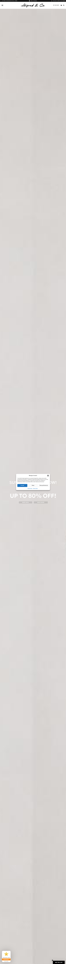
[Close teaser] (52, 960)
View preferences (44, 485)
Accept (22, 485)
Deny (33, 485)
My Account (56, 5)
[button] (48, 475)
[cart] (61, 5)
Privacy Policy (30, 488)
